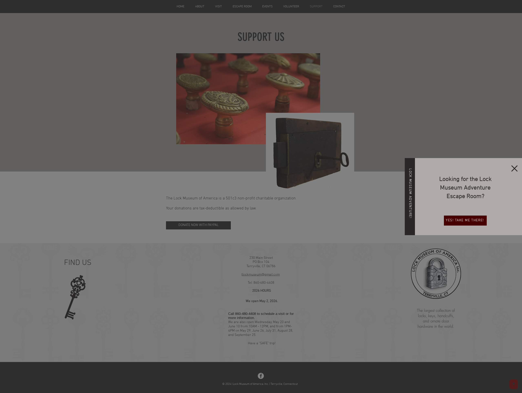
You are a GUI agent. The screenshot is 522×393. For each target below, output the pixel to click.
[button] (514, 168)
